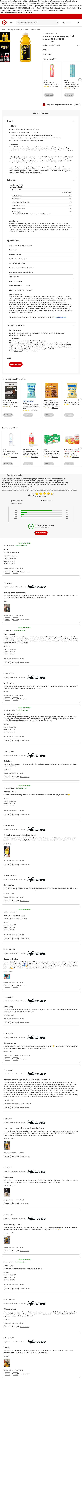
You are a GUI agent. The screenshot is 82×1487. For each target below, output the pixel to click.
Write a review (41, 533)
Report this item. (60, 317)
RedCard (15, 12)
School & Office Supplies (30, 6)
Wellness (18, 6)
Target (4, 29)
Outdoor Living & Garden (13, 3)
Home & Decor (65, 1)
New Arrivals (71, 8)
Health (12, 6)
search (57, 23)
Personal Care (57, 3)
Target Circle (22, 12)
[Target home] (4, 22)
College (27, 1)
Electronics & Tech (55, 6)
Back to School (19, 1)
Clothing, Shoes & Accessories (49, 1)
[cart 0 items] (78, 22)
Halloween (34, 1)
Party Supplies (11, 8)
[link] (48, 42)
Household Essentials (36, 3)
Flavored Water (35, 29)
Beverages (19, 29)
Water (26, 29)
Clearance (62, 8)
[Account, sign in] (68, 22)
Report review (24, 572)
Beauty (49, 3)
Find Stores (31, 12)
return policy (18, 351)
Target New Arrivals (7, 1)
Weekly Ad (34, 10)
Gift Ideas (19, 8)
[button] (48, 42)
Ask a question (15, 364)
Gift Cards (26, 8)
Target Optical (50, 8)
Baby (45, 3)
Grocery (25, 3)
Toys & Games (44, 6)
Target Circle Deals (24, 10)
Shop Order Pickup (45, 10)
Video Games (67, 6)
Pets (8, 6)
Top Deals (13, 10)
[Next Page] (80, 79)
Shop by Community (37, 8)
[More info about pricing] (78, 45)
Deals (57, 8)
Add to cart (47, 54)
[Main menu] (11, 22)
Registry (9, 12)
